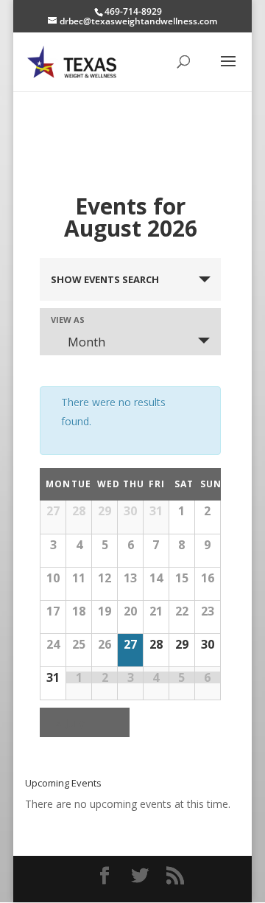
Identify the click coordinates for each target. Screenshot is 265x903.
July (69, 722)
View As (68, 319)
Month (86, 342)
